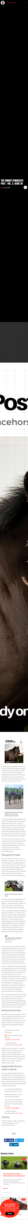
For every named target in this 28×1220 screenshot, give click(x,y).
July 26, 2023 (18, 1045)
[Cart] (18, 2)
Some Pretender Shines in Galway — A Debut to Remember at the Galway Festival (14, 1175)
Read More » (5, 1188)
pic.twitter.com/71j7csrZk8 (12, 1039)
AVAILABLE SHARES (12, 2)
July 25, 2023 (18, 1113)
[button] (22, 2)
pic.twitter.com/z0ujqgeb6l (12, 1108)
